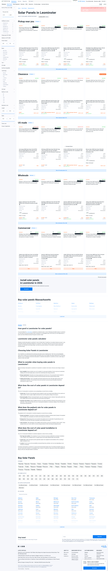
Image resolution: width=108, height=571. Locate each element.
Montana (56, 513)
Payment (86, 556)
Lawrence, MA (43, 16)
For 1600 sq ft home (88, 485)
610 (36, 479)
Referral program (75, 557)
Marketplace (13, 1)
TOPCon (4, 86)
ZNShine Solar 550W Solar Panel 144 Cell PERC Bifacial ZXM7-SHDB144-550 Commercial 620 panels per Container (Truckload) (28, 256)
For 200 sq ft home (23, 485)
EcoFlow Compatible (6, 68)
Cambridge (20, 311)
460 (65, 475)
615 (40, 479)
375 (24, 475)
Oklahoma (73, 513)
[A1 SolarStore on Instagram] (22, 546)
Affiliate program (75, 559)
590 (24, 479)
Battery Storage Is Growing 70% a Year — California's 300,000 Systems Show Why (34, 562)
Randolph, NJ (8, 26)
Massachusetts (31, 8)
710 (73, 479)
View (29, 268)
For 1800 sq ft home (99, 485)
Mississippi (56, 505)
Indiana (37, 505)
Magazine (25, 1)
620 (44, 479)
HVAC (26, 4)
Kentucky (38, 517)
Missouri (56, 509)
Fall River (38, 303)
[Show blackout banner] (75, 1)
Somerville (74, 306)
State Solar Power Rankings (100, 556)
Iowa (37, 509)
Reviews (65, 554)
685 (52, 479)
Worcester (92, 309)
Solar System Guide (100, 558)
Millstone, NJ (8, 29)
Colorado (20, 513)
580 (102, 475)
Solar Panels (9, 4)
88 (3, 94)
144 (3, 102)
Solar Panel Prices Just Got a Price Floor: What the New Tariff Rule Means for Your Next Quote (37, 557)
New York (73, 498)
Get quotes (26, 289)
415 (40, 475)
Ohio (72, 509)
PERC (4, 81)
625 (48, 479)
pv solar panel (29, 332)
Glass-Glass (5, 74)
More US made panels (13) (61, 170)
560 (89, 475)
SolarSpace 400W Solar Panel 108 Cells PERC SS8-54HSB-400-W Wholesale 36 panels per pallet (50, 203)
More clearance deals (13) (61, 117)
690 (56, 479)
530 (73, 475)
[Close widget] (105, 561)
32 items (37, 21)
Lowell (37, 311)
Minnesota (56, 501)
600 (32, 479)
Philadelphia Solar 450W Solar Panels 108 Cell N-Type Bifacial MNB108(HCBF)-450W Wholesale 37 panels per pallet (95, 49)
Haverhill (38, 309)
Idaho (37, 498)
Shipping (86, 552)
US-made (3, 65)
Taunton (73, 311)
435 (48, 475)
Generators (31, 4)
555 (85, 475)
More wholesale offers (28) (61, 223)
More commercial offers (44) (61, 273)
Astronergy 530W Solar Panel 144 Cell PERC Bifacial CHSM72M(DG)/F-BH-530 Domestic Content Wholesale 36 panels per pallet (28, 150)
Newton (56, 309)
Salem (73, 303)
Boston (20, 306)
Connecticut (21, 517)
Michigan (56, 498)
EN (78, 1)
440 (52, 475)
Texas (90, 501)
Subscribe (100, 536)
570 (93, 475)
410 (36, 475)
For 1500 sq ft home (77, 485)
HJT (4, 76)
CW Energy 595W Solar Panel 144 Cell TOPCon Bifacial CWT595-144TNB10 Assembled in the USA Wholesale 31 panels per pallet (28, 49)
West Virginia (92, 520)
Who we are (66, 552)
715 (77, 479)
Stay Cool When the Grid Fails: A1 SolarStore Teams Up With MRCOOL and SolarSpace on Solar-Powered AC (39, 560)
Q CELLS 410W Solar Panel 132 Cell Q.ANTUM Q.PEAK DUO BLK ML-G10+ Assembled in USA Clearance (73, 150)
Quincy (55, 311)
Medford (56, 303)
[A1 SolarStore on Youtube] (24, 546)
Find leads (74, 554)
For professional (75, 552)
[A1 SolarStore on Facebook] (18, 546)
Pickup (86, 554)
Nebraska (56, 517)
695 (61, 479)
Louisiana (38, 520)
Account (103, 1)
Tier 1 (3, 62)
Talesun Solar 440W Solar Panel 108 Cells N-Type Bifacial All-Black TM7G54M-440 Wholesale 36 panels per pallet (50, 49)
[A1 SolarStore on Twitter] (20, 546)
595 (28, 479)
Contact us (66, 556)
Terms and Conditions (68, 541)
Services (19, 1)
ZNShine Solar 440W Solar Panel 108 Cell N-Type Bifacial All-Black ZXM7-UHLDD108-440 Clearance (28, 102)
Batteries (22, 4)
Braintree (20, 309)
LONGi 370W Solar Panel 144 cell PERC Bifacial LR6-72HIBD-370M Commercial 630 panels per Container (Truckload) (73, 256)
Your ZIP (100, 4)
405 (32, 475)
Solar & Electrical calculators (100, 553)
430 (44, 475)
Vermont (91, 509)
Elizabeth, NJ (8, 23)
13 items (31, 74)
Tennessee (92, 498)
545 (77, 475)
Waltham (91, 303)
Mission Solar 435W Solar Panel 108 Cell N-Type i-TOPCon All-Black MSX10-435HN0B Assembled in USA (95, 150)
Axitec (4, 55)
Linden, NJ (8, 24)
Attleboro (20, 303)
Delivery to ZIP (6, 37)
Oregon (73, 517)
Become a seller (97, 1)
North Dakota (74, 505)
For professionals (89, 1)
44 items (33, 228)
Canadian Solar (5, 57)
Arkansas (20, 505)
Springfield (74, 309)
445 (56, 475)
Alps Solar (5, 50)
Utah (90, 505)
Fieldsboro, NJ (8, 28)
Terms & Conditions (46, 565)
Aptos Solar (5, 52)
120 (3, 99)
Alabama (20, 498)
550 (81, 475)
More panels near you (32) (61, 69)
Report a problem (88, 557)
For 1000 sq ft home (55, 485)
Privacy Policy (81, 541)
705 (69, 479)
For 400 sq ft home (33, 485)
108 (3, 97)
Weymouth (92, 306)
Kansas (37, 513)
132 (3, 100)
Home (19, 8)
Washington (92, 517)
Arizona (20, 501)
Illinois (37, 501)
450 (61, 475)
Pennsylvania (74, 520)
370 (19, 475)
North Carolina (75, 501)
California (20, 509)
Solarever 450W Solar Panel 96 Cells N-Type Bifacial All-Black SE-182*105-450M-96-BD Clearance (50, 102)
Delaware (20, 520)
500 (69, 475)
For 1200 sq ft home (66, 485)
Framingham (39, 306)
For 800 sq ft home (44, 485)
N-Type (4, 79)
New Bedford (57, 306)
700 (65, 479)
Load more (62, 316)
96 (3, 95)
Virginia (91, 513)
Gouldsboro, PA (8, 31)
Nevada (55, 520)
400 (28, 475)
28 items (31, 175)
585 (19, 479)
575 (97, 475)
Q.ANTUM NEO (5, 84)
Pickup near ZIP (6, 35)
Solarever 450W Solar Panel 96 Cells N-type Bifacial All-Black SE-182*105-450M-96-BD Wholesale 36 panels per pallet (72, 203)
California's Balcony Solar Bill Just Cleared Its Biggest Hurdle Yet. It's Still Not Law (34, 555)
